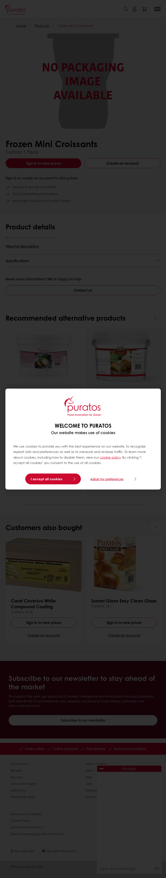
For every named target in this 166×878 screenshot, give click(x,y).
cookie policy (110, 457)
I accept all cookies (46, 479)
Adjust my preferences (106, 479)
